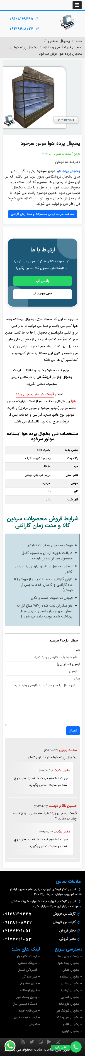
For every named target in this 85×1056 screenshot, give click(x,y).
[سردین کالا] (67, 22)
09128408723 (22, 29)
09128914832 (42, 294)
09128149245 (21, 19)
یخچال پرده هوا (68, 171)
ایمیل (76, 664)
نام (78, 650)
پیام (77, 678)
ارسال (73, 730)
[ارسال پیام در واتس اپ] (13, 1046)
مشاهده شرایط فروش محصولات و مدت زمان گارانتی (42, 214)
